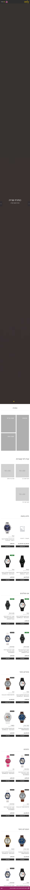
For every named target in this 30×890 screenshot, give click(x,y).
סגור (1, 888)
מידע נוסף (7, 623)
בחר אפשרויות (22, 546)
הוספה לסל (22, 579)
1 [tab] (16, 401)
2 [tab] (14, 401)
